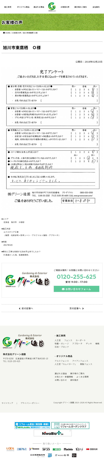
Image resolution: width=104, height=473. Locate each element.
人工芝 (58, 340)
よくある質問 (82, 376)
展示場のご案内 (80, 7)
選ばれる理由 (39, 7)
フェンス (68, 340)
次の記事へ (75, 308)
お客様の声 (65, 7)
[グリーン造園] (52, 7)
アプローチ (77, 343)
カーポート (81, 340)
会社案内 (96, 7)
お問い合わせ (61, 380)
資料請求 (74, 380)
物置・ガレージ (62, 343)
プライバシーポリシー (30, 403)
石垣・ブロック (62, 346)
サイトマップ (7, 403)
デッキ (89, 343)
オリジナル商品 (23, 7)
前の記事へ (27, 308)
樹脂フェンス (86, 364)
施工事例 (7, 7)
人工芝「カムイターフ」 (66, 364)
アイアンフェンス (80, 360)
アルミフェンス (62, 360)
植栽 (97, 343)
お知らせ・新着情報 (64, 376)
